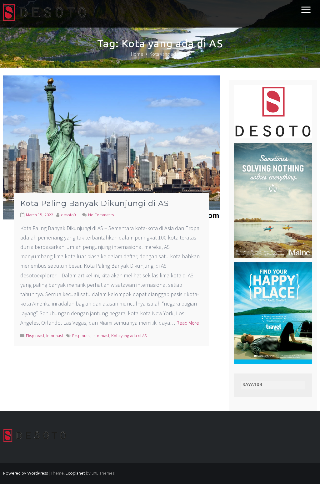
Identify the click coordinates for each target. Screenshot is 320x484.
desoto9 (68, 215)
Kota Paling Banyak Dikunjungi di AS (94, 203)
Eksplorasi (35, 335)
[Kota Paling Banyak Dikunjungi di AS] (111, 146)
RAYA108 (252, 385)
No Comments (101, 215)
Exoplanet (75, 473)
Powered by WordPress (25, 473)
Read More (188, 323)
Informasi (54, 335)
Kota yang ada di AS (129, 335)
